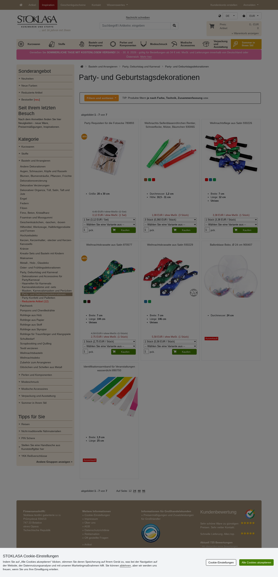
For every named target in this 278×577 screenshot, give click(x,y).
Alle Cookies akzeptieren (256, 562)
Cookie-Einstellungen (221, 562)
